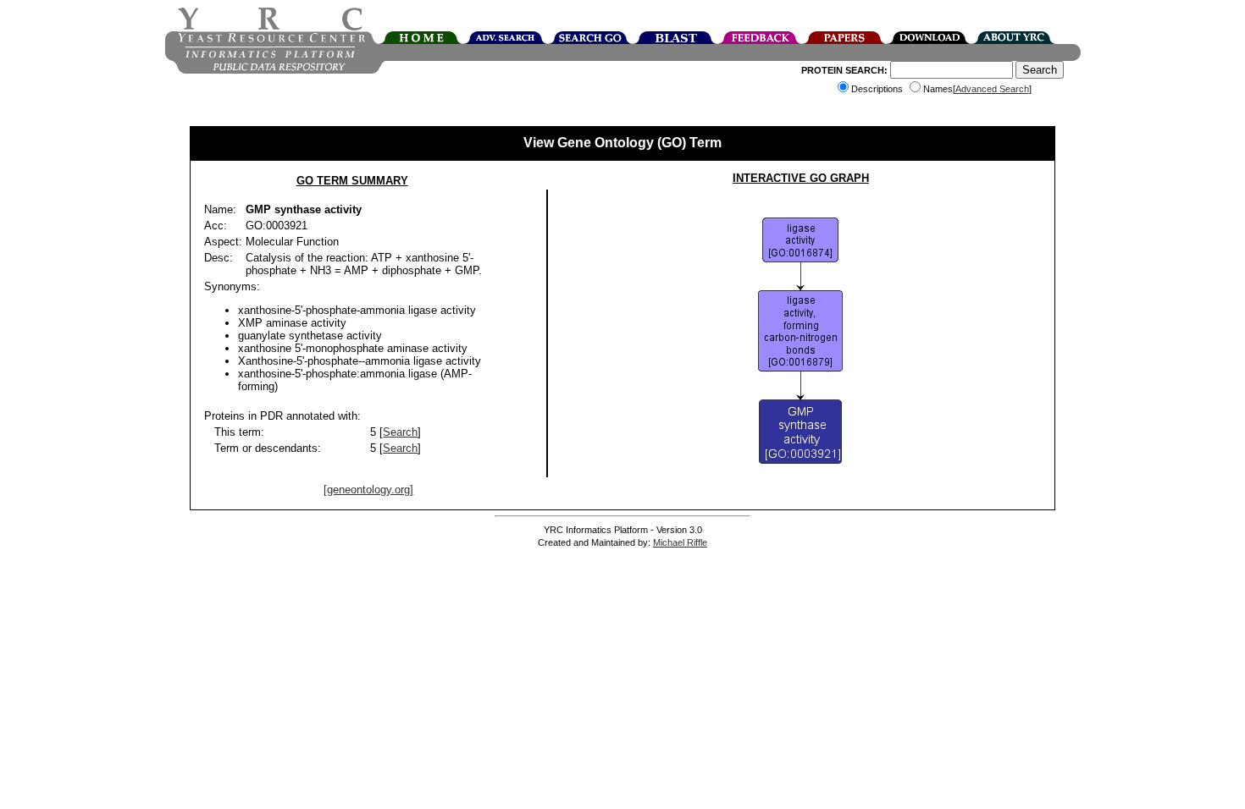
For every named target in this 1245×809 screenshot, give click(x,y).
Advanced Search (992, 89)
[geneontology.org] (368, 489)
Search (400, 432)
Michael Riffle (680, 542)
